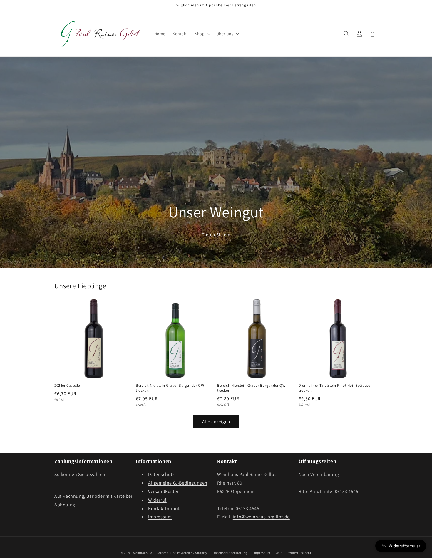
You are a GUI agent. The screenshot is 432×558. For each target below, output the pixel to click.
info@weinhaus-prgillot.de (261, 517)
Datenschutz (161, 475)
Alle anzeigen (216, 421)
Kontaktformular (165, 508)
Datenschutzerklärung (230, 552)
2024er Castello (67, 385)
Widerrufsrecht (300, 552)
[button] (201, 34)
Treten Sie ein (216, 234)
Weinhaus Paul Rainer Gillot (154, 553)
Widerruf (157, 500)
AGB (279, 552)
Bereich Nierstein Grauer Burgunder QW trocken (170, 388)
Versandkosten (164, 491)
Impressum (160, 517)
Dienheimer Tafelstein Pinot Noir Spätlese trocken (334, 388)
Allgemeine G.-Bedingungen (177, 483)
